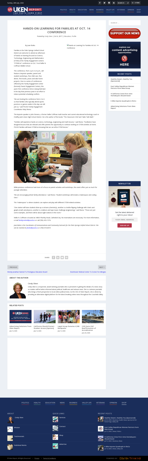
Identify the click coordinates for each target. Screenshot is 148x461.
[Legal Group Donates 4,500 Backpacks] (69, 316)
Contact (62, 426)
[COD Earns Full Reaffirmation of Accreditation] (93, 316)
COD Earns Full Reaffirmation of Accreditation (89, 328)
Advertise (62, 444)
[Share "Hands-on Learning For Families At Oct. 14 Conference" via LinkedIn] (58, 257)
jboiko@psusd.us (32, 228)
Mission (17, 427)
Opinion (131, 10)
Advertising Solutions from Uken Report (20, 327)
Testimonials (19, 436)
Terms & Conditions (49, 458)
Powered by (111, 458)
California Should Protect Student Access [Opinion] (44, 327)
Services (62, 417)
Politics (63, 10)
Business (99, 10)
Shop (139, 10)
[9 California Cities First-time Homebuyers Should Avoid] (100, 438)
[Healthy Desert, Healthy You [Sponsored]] (100, 419)
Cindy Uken (48, 36)
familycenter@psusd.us (27, 220)
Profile (74, 36)
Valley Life (110, 10)
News (91, 10)
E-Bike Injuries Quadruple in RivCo (123, 101)
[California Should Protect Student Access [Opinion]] (45, 316)
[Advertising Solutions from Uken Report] (21, 316)
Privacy (37, 458)
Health (72, 10)
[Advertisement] (55, 76)
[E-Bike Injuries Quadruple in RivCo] (100, 448)
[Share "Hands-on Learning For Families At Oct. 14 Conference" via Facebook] (53, 257)
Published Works (20, 445)
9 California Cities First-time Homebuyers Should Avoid (121, 95)
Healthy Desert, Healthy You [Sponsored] (121, 80)
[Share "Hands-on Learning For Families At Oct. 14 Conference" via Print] (66, 257)
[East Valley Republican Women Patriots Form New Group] (100, 428)
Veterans (121, 10)
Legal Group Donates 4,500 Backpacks (68, 327)
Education (82, 10)
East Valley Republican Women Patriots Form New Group (122, 87)
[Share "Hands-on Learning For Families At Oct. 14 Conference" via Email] (62, 257)
